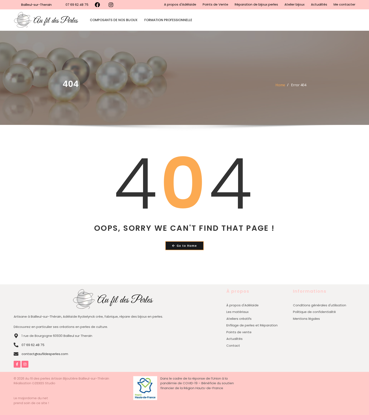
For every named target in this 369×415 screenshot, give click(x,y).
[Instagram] (25, 364)
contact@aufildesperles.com (45, 354)
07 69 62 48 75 (33, 345)
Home (280, 85)
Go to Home (187, 246)
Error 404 (298, 85)
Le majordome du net (31, 398)
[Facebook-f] (17, 364)
